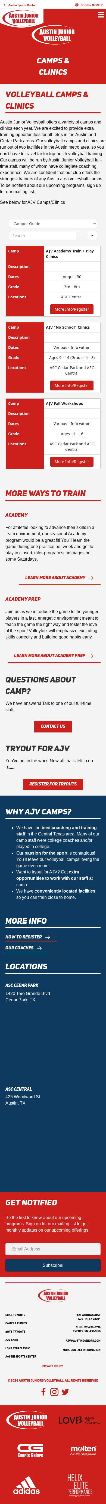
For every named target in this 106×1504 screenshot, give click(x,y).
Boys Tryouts (15, 1332)
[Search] (82, 235)
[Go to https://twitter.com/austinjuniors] (65, 1392)
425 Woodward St (89, 1315)
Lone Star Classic (17, 1348)
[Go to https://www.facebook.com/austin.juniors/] (43, 1392)
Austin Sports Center (20, 1356)
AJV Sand (11, 1340)
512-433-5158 (93, 1331)
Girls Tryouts (15, 1315)
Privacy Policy (52, 1366)
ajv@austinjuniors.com (83, 1341)
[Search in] (92, 235)
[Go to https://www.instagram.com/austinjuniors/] (54, 1392)
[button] (19, 4)
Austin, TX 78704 (89, 1319)
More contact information (82, 1350)
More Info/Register (72, 309)
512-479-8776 (92, 1327)
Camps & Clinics (16, 1323)
